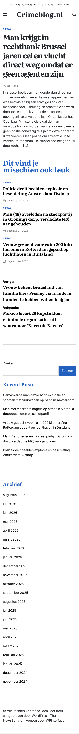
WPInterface (55, 720)
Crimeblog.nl (40, 14)
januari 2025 (12, 664)
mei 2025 (10, 628)
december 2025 (15, 566)
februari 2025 (13, 655)
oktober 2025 (13, 584)
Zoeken (8, 363)
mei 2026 (10, 521)
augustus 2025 (14, 601)
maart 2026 (12, 539)
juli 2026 (9, 504)
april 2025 (10, 637)
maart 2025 (11, 646)
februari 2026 (13, 548)
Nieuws (7, 29)
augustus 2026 (14, 495)
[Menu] (5, 14)
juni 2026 (10, 513)
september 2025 (15, 593)
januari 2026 (12, 557)
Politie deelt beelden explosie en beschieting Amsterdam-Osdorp (36, 190)
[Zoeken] (74, 14)
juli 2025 (9, 610)
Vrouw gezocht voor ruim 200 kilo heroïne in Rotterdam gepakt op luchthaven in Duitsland (37, 249)
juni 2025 (10, 619)
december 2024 (15, 673)
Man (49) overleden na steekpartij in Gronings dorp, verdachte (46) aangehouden (37, 219)
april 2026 (11, 530)
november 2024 (15, 681)
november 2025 (15, 575)
